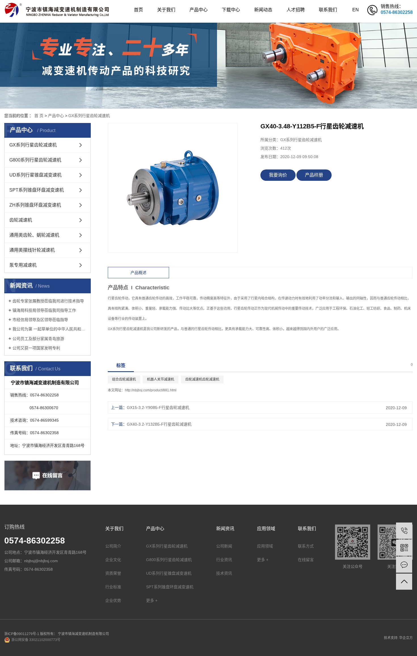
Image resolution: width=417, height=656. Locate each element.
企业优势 (113, 600)
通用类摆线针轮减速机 (32, 250)
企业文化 (113, 559)
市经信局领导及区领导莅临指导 (40, 319)
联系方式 (306, 546)
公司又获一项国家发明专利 (36, 348)
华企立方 (406, 638)
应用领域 (265, 546)
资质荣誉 (113, 573)
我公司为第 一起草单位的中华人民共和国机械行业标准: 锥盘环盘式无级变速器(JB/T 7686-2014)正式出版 (49, 329)
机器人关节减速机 (160, 379)
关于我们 (166, 9)
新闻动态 (263, 9)
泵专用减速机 (23, 265)
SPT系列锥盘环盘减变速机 (36, 190)
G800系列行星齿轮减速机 (35, 160)
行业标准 (113, 587)
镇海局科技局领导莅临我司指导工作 (44, 310)
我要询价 (278, 175)
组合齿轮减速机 (124, 379)
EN (355, 9)
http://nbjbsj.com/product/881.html (150, 390)
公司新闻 (224, 546)
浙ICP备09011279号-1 (21, 634)
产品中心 (198, 9)
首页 (138, 9)
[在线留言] (404, 565)
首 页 (38, 115)
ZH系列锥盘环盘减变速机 (35, 205)
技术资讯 (224, 573)
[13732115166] (404, 531)
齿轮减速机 (20, 220)
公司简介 (113, 546)
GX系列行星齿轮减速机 (89, 115)
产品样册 (314, 175)
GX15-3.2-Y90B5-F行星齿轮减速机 (158, 407)
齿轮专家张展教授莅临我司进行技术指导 (48, 301)
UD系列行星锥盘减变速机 (35, 175)
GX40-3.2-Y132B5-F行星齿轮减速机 (159, 424)
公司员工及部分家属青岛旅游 (38, 338)
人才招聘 (296, 9)
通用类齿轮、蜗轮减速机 (34, 235)
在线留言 (306, 559)
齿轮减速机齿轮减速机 (202, 379)
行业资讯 (224, 559)
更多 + (151, 600)
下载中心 (231, 9)
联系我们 (328, 9)
